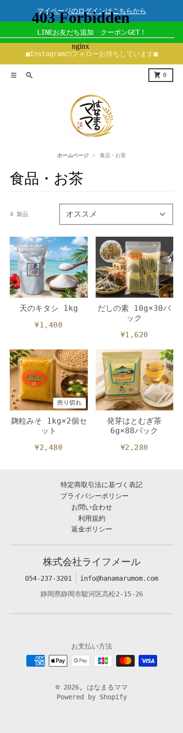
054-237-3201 (48, 578)
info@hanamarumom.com (119, 578)
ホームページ (72, 155)
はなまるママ (107, 687)
